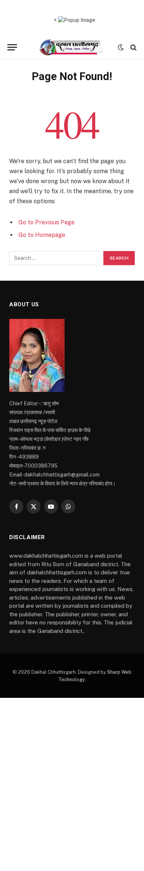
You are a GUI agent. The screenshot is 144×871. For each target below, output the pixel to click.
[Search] (133, 47)
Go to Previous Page (46, 222)
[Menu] (12, 47)
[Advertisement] (72, 784)
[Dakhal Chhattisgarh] (72, 47)
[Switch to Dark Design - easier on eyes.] (121, 47)
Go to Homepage (41, 234)
